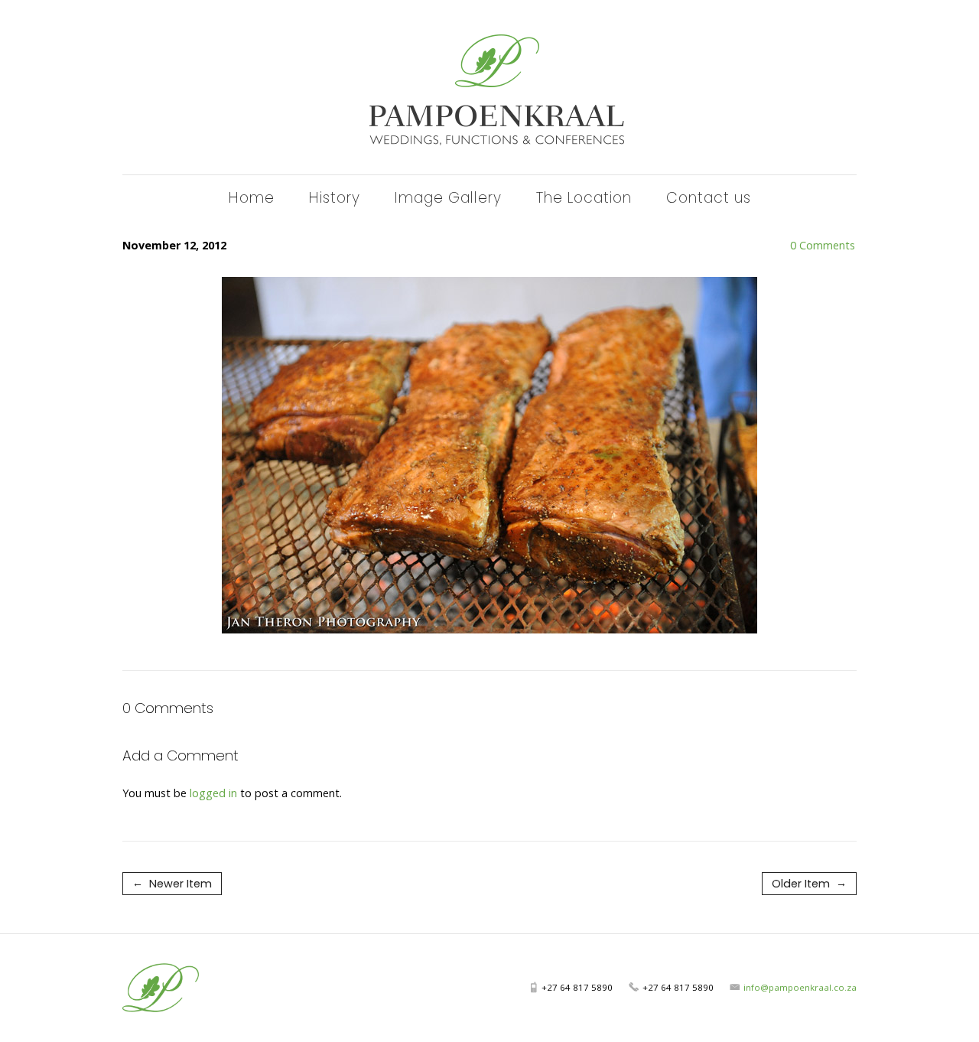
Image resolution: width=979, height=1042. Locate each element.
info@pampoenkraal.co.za (800, 987)
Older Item (809, 883)
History (334, 198)
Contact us (708, 198)
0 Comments (777, 245)
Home (252, 198)
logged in (213, 793)
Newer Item (172, 883)
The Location (584, 198)
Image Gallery (448, 198)
